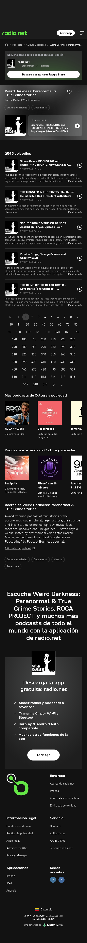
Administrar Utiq (16, 848)
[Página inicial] (6, 44)
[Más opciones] (79, 92)
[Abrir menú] (82, 33)
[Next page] (54, 384)
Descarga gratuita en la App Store (43, 74)
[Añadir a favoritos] (69, 92)
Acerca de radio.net (62, 783)
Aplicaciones (57, 833)
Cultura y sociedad (17, 108)
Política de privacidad (19, 833)
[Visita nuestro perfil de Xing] (61, 879)
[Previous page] (18, 317)
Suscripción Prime (61, 848)
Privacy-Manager (17, 855)
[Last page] (62, 384)
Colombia (46, 909)
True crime (13, 566)
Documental (40, 108)
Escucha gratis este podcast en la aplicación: (35, 55)
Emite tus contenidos (63, 805)
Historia (58, 559)
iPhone (10, 876)
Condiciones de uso (18, 826)
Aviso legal (13, 840)
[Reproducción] (77, 125)
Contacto (55, 826)
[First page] (10, 317)
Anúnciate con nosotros (64, 798)
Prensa (54, 791)
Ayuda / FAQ (57, 840)
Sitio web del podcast (18, 548)
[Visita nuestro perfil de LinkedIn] (53, 879)
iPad (9, 883)
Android (11, 890)
